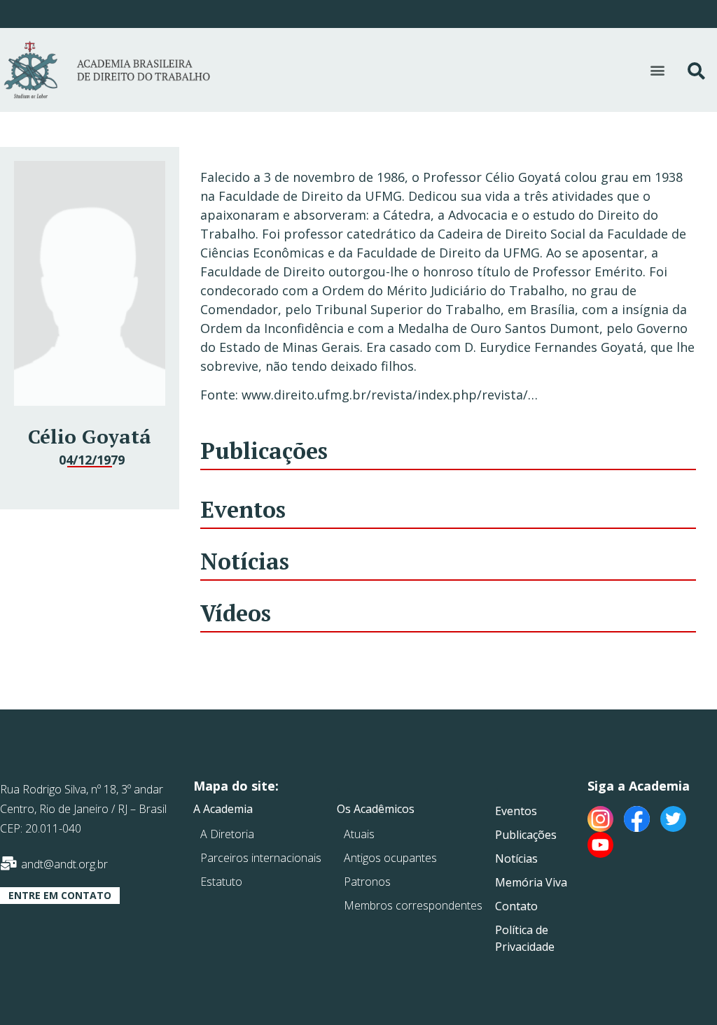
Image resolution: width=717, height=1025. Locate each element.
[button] (657, 70)
